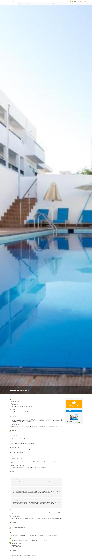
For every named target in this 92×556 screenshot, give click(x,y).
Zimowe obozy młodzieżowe (65, 3)
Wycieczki (57, 3)
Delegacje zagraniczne (44, 3)
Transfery (50, 3)
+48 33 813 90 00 (75, 1)
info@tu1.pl (83, 1)
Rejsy (54, 3)
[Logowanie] (89, 1)
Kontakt (20, 3)
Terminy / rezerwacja (74, 406)
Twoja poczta (25, 3)
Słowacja (33, 3)
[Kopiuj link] (79, 422)
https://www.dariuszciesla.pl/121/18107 (72, 422)
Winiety (29, 3)
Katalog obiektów (74, 3)
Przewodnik (38, 3)
